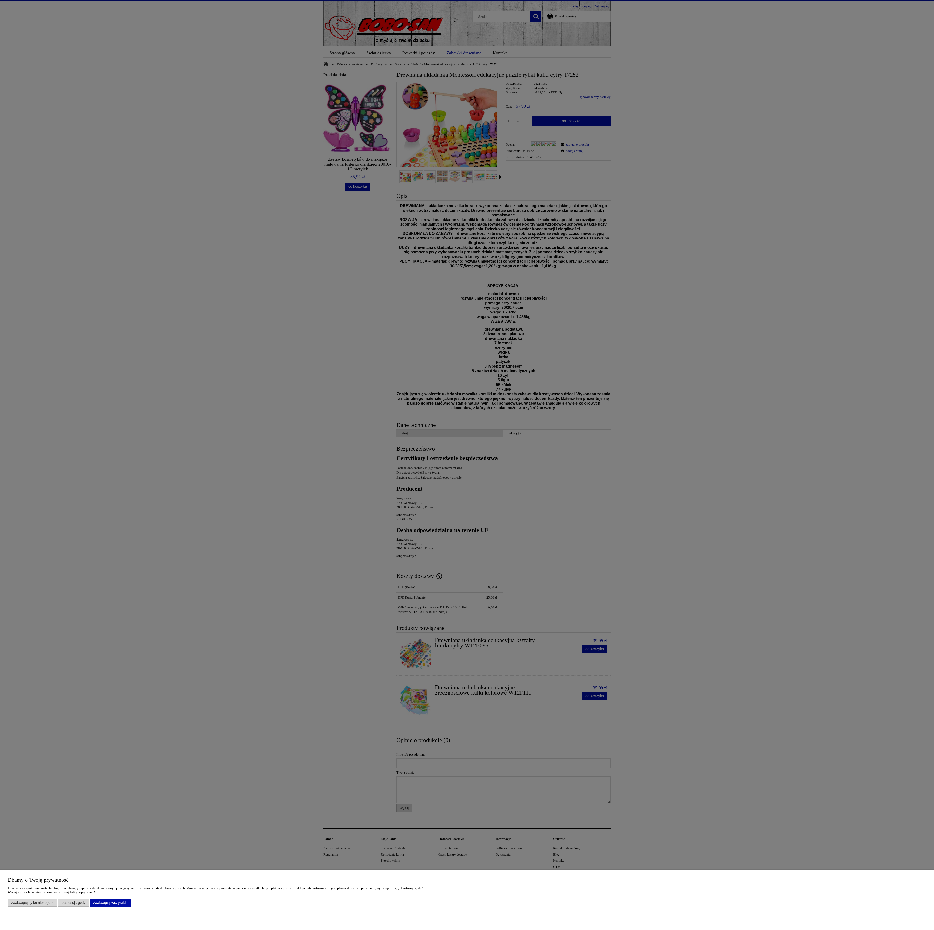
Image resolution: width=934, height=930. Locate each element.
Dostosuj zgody (74, 903)
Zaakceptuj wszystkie (110, 903)
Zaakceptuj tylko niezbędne (32, 903)
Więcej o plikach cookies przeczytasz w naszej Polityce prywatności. (53, 892)
